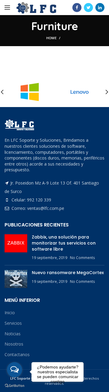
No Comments (82, 257)
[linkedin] (99, 7)
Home (51, 38)
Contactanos (17, 354)
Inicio (10, 312)
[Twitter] (88, 7)
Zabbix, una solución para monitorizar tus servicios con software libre (64, 243)
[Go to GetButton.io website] (14, 386)
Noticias (13, 334)
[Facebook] (76, 7)
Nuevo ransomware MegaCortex (68, 273)
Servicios (13, 323)
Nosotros (14, 344)
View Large (99, 66)
